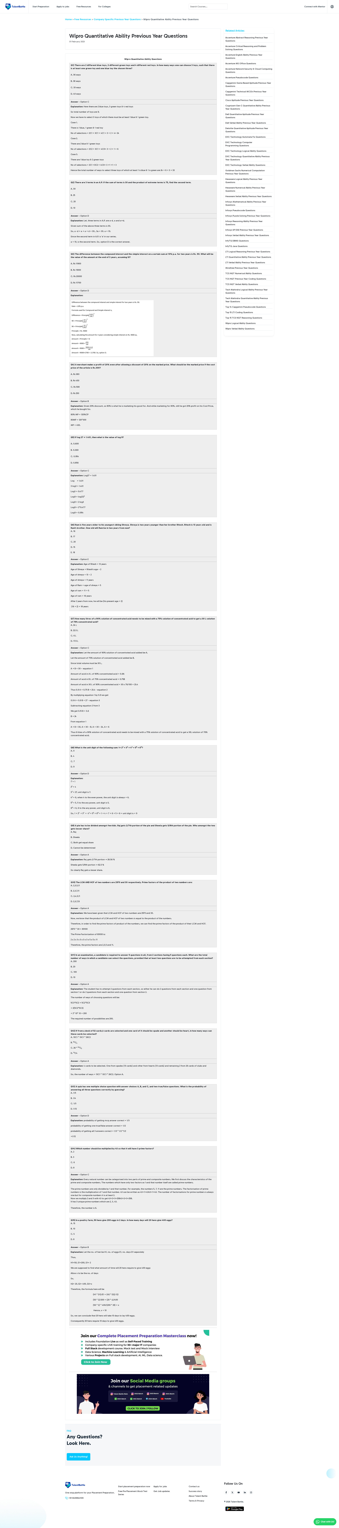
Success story (195, 1491)
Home (68, 19)
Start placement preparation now (134, 1486)
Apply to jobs (63, 6)
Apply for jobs (160, 1486)
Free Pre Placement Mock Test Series (132, 1493)
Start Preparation (41, 6)
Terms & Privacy (196, 1500)
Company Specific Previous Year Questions (117, 19)
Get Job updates (161, 1491)
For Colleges (104, 6)
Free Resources (84, 6)
